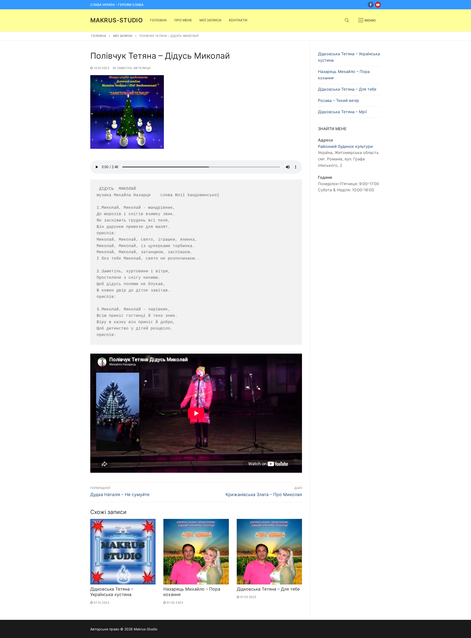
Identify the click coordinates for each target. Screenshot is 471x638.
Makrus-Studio (116, 20)
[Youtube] (378, 4)
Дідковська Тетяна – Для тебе (268, 589)
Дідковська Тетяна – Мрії (342, 111)
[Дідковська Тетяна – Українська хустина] (123, 551)
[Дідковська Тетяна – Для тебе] (269, 551)
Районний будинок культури (345, 146)
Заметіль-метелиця (133, 68)
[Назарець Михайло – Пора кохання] (196, 551)
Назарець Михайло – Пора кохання (344, 74)
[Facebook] (370, 4)
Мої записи (122, 36)
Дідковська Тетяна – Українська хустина (111, 591)
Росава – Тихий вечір (338, 100)
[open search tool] (347, 20)
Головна (98, 36)
